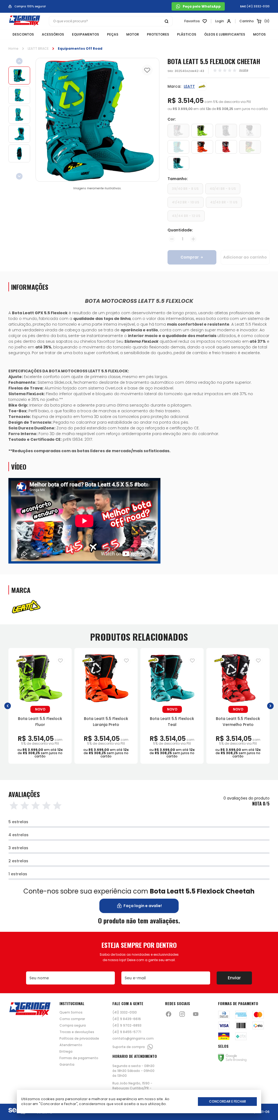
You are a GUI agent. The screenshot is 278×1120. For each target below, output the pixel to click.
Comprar (190, 257)
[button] (7, 706)
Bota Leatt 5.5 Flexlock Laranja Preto (106, 721)
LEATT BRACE (38, 48)
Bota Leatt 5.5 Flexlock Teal (172, 721)
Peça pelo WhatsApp (202, 6)
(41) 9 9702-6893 (126, 1025)
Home (13, 48)
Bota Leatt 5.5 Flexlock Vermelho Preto (238, 721)
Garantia (66, 1064)
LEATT (189, 86)
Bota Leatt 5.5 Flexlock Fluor (40, 721)
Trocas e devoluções (76, 1032)
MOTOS (259, 34)
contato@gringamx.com (133, 1038)
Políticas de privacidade (79, 1038)
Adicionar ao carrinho (245, 257)
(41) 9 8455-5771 (126, 1032)
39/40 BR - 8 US (185, 188)
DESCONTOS (23, 34)
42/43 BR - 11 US (224, 202)
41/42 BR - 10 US (185, 202)
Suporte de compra (128, 1047)
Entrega (65, 1051)
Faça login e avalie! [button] (143, 905)
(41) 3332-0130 (258, 6)
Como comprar (72, 1019)
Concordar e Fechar (227, 1101)
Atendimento (70, 1045)
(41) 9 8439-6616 (126, 1019)
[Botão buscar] (166, 21)
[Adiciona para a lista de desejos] (60, 660)
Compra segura (72, 1025)
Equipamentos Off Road (80, 48)
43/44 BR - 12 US (186, 215)
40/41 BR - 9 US (223, 188)
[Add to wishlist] (147, 70)
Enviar (234, 978)
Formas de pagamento (78, 1058)
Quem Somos (71, 1012)
